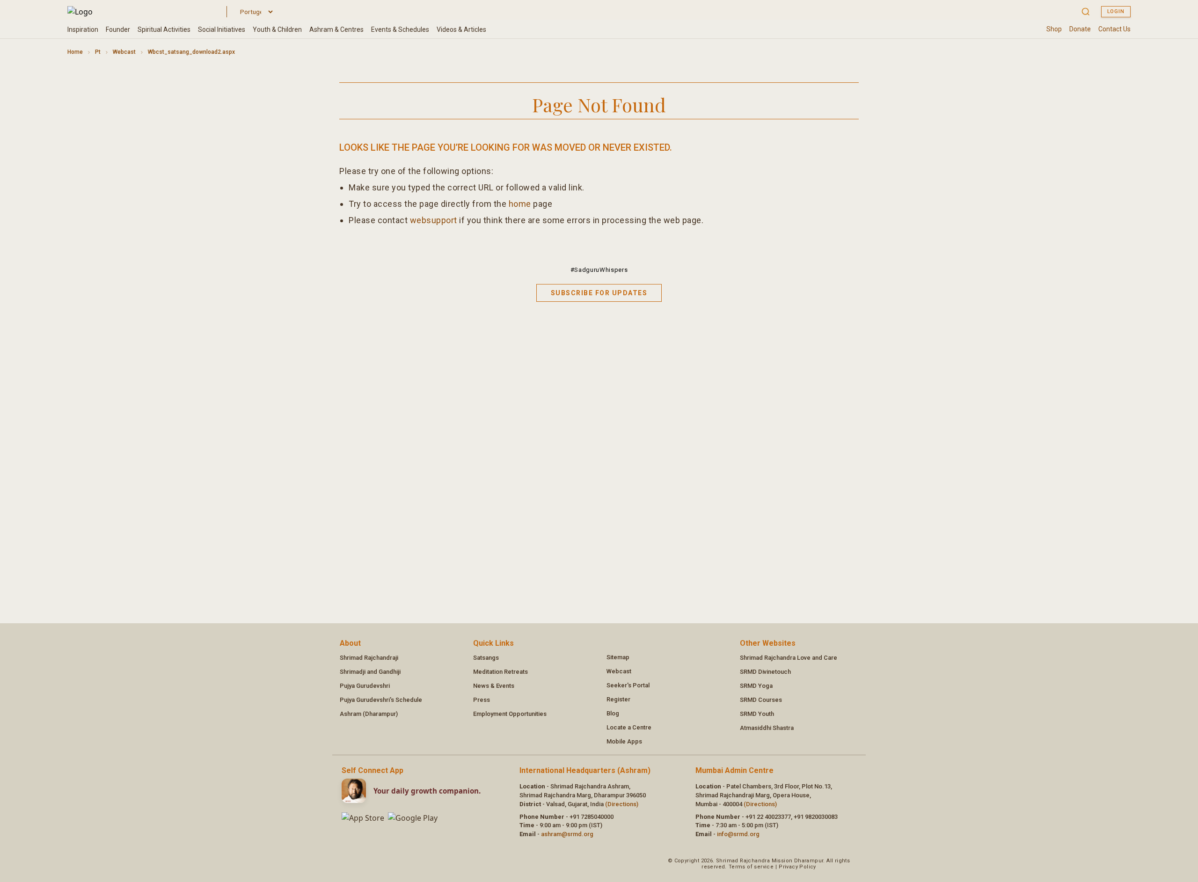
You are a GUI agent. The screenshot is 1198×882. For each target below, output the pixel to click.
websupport (433, 220)
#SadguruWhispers (599, 269)
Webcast (124, 52)
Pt (98, 52)
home (520, 204)
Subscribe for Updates (599, 293)
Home (75, 52)
